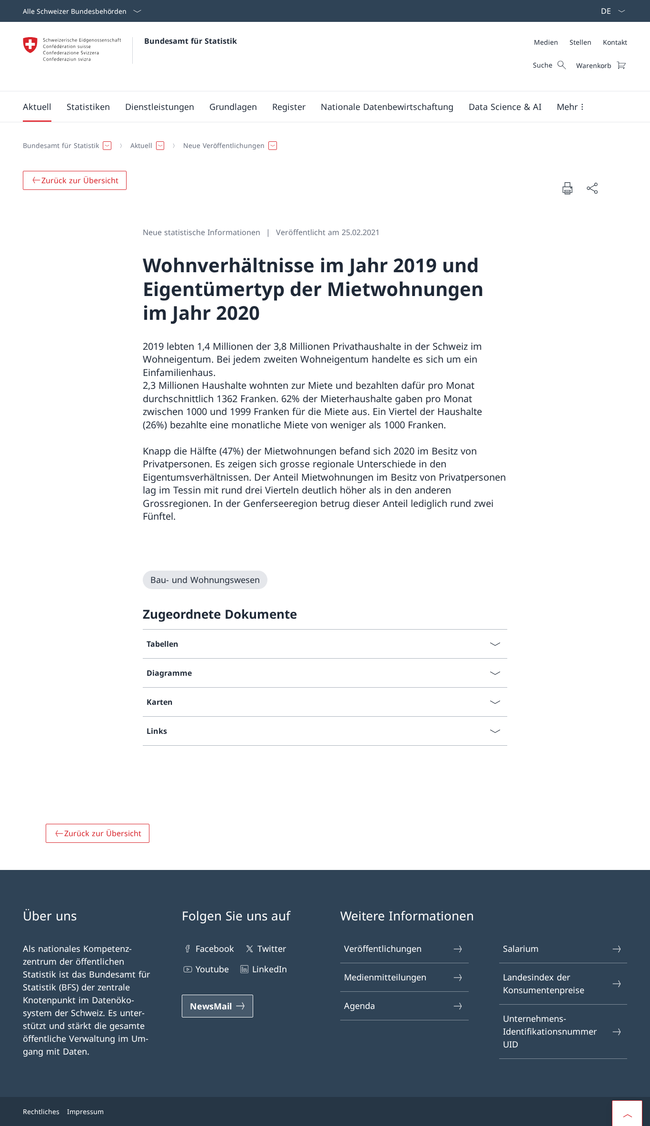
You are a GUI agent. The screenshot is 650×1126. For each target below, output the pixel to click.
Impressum (85, 1111)
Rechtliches (41, 1111)
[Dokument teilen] (592, 188)
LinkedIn (269, 969)
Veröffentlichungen (383, 948)
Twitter (271, 948)
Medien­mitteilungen (385, 977)
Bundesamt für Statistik (190, 41)
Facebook (215, 948)
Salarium (521, 948)
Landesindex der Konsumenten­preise (543, 983)
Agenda (359, 1005)
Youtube (212, 969)
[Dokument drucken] (567, 188)
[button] (37, 106)
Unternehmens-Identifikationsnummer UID (550, 1031)
